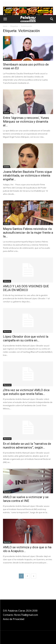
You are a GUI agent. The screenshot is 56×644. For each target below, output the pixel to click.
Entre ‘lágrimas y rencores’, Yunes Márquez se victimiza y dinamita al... (26, 121)
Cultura (6, 224)
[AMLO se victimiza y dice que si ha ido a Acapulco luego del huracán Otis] (28, 531)
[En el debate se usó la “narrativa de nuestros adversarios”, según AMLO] (28, 427)
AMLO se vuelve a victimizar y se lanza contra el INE (26, 499)
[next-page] (33, 576)
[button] (5, 19)
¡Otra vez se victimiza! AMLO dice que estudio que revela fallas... (26, 392)
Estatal (6, 113)
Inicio (5, 26)
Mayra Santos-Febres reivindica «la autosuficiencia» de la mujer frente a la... (28, 232)
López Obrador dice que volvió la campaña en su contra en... (25, 338)
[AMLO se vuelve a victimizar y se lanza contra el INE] (28, 481)
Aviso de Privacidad (13, 619)
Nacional (7, 59)
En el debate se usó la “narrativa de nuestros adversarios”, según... (27, 445)
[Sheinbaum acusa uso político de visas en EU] (28, 48)
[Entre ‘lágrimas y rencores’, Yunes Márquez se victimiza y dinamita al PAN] (28, 101)
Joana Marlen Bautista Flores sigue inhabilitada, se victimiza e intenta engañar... (27, 175)
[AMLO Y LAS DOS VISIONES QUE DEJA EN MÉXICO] (28, 270)
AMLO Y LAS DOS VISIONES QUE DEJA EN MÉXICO (26, 288)
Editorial (7, 281)
